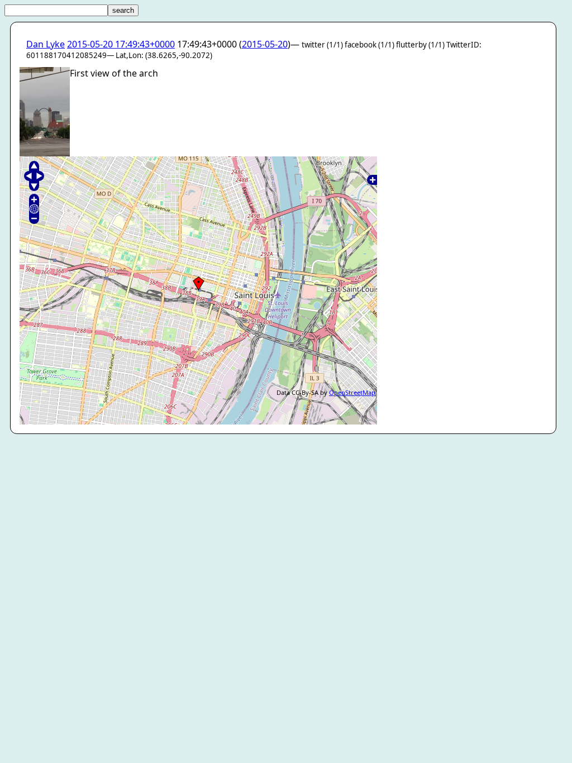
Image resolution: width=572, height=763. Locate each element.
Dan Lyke (45, 44)
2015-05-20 (265, 44)
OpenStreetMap (352, 392)
